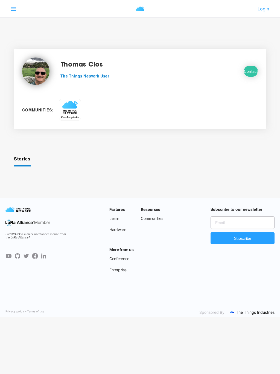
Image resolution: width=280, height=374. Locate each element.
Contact (251, 71)
